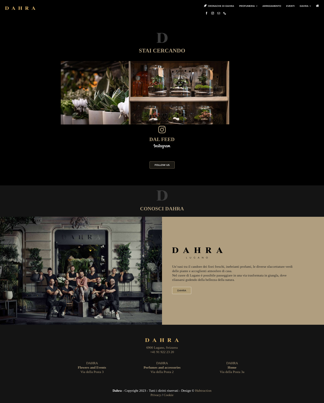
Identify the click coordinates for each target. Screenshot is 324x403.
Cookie (168, 395)
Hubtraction (203, 390)
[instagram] (212, 13)
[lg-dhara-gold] (20, 7)
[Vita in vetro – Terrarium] (179, 94)
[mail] (218, 13)
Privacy (156, 395)
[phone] (224, 13)
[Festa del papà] (111, 94)
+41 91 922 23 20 (162, 352)
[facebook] (206, 13)
